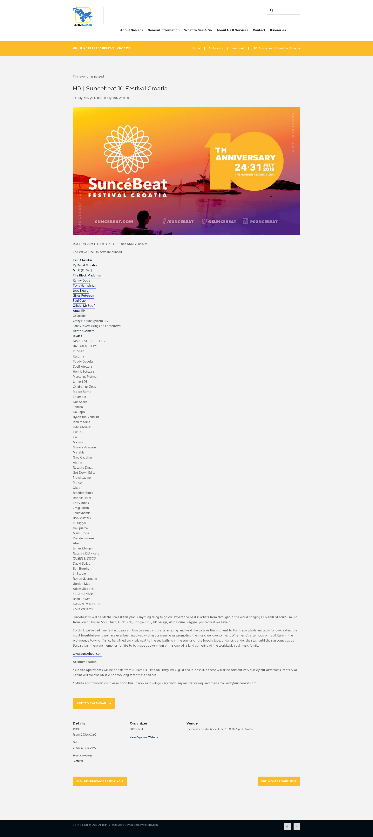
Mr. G (76, 270)
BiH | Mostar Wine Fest (279, 781)
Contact (259, 30)
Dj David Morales (85, 265)
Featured (238, 48)
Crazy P (78, 321)
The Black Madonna (87, 275)
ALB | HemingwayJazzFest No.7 (99, 781)
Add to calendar (91, 703)
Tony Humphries (84, 285)
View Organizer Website (144, 737)
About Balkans (131, 30)
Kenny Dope (81, 280)
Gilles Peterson (83, 295)
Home (196, 48)
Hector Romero (84, 331)
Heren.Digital (151, 825)
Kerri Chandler (82, 260)
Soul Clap (79, 300)
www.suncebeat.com (87, 654)
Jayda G (78, 336)
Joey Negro (81, 290)
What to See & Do (198, 30)
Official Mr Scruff (84, 306)
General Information (164, 30)
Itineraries (278, 30)
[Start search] (271, 10)
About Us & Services (232, 30)
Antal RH (79, 311)
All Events (216, 48)
